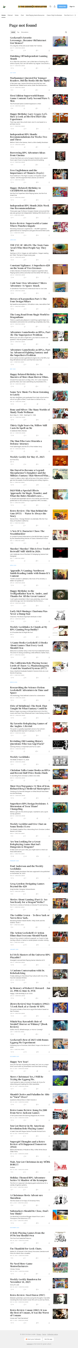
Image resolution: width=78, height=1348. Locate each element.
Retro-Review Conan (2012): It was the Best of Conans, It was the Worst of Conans (29, 1313)
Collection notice (52, 1334)
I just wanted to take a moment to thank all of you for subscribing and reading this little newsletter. (27, 1083)
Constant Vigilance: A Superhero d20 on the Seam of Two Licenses (30, 266)
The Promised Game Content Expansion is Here (25, 104)
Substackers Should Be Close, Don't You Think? (29, 1212)
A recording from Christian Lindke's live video (25, 776)
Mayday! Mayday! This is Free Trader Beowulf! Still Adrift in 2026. (30, 550)
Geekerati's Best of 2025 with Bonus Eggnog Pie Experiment (29, 1041)
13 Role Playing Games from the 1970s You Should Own (27, 1234)
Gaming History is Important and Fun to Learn (25, 747)
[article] (39, 44)
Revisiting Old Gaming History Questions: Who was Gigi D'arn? (27, 742)
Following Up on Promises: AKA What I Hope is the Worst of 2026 (29, 1046)
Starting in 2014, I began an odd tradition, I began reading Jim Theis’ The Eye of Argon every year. (29, 254)
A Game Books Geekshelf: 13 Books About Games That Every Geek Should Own (29, 645)
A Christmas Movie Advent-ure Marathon (26, 1196)
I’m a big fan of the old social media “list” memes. (26, 46)
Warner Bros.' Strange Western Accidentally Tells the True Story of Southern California (28, 520)
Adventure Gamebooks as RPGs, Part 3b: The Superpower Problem (30, 333)
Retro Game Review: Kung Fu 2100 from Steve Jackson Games (28, 1111)
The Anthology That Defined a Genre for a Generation (27, 695)
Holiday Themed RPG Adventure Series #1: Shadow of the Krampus (28, 1179)
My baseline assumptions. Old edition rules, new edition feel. (30, 304)
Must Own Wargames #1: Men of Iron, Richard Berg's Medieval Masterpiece (30, 787)
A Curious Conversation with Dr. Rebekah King (27, 971)
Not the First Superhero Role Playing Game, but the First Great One (28, 194)
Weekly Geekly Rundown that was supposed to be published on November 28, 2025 (30, 872)
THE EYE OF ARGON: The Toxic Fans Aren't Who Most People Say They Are (29, 248)
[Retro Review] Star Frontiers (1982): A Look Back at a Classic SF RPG (30, 1005)
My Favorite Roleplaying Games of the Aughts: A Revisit (28, 724)
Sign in (72, 6)
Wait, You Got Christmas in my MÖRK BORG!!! (30, 1163)
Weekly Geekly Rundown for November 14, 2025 (25, 1280)
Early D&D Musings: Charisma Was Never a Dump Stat (28, 612)
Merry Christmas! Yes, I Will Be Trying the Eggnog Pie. (26, 1078)
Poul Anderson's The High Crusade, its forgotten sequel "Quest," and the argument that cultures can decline (28, 177)
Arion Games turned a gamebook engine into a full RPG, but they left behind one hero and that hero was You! (29, 359)
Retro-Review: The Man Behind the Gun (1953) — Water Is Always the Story (29, 513)
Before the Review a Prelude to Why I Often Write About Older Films (28, 1150)
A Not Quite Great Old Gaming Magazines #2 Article (27, 1115)
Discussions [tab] (24, 32)
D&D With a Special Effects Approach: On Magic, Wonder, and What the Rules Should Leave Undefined (28, 493)
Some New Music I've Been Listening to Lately (29, 393)
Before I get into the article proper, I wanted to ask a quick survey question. (29, 813)
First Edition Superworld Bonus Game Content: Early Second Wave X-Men (30, 98)
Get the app (48, 1339)
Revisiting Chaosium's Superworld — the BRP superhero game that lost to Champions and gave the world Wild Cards (29, 229)
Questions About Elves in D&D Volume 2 (23, 1100)
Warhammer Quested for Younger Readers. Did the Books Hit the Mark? (30, 79)
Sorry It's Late (14, 1285)
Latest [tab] (13, 32)
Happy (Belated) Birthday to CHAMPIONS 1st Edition (25, 189)
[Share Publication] (55, 6)
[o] (60, 774)
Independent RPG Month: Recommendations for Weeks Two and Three (28, 137)
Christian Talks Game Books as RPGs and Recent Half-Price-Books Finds (30, 771)
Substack (29, 1344)
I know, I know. (15, 1269)
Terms (44, 1334)
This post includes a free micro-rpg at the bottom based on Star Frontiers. (29, 1010)
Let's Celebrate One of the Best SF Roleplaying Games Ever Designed (29, 555)
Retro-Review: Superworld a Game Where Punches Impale (29, 224)
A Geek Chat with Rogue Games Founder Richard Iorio (28, 1131)
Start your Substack (34, 1339)
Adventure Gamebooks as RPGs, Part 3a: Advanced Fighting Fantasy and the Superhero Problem (30, 352)
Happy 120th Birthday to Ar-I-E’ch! (21, 993)
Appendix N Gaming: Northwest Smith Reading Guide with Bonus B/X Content (30, 573)
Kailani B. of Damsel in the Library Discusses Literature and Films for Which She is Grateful (29, 1252)
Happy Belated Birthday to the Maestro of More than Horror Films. (29, 375)
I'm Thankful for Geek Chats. (26, 1248)
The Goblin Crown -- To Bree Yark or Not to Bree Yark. (30, 916)
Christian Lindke (20, 48)
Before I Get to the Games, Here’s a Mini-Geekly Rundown (29, 142)
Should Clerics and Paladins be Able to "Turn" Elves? (29, 1095)
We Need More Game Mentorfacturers (21, 1265)
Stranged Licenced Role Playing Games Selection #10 (27, 960)
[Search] (50, 6)
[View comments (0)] (25, 68)
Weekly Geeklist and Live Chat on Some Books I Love (28, 825)
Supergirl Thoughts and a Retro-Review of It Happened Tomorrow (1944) (28, 1144)
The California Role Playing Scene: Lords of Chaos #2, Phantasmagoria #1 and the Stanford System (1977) (29, 666)
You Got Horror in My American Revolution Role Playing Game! (27, 1127)
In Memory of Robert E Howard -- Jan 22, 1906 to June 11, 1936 (30, 989)
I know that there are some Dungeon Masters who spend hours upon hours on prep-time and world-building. (28, 159)
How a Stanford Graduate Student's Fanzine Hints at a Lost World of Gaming (29, 672)
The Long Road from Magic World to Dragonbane (29, 316)
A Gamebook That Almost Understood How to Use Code (28, 288)
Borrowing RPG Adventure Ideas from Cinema (27, 154)
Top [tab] (18, 32)
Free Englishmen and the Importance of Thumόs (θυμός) (27, 171)
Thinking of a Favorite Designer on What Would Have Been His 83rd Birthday (29, 792)
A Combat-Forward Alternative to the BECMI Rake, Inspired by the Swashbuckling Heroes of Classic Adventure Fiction (29, 537)
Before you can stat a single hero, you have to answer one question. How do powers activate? (29, 338)
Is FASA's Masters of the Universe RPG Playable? (30, 956)
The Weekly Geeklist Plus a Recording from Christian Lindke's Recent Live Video (30, 830)
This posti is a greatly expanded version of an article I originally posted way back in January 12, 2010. (27, 730)
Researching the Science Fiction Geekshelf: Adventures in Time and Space (29, 690)
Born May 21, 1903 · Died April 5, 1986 (23, 415)
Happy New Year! (19, 1061)
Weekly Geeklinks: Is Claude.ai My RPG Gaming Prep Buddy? (28, 628)
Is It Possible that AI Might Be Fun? (21, 632)
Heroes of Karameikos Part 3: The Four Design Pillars (28, 300)
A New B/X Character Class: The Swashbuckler (27, 532)
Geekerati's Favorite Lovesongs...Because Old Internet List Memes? (28, 40)
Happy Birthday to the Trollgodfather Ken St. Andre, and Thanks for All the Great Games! (28, 594)
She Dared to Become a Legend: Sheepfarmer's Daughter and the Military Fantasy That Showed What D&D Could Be (29, 473)
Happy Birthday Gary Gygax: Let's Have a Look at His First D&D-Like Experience (28, 117)
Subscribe (62, 6)
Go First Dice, (14, 459)
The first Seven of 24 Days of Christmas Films (25, 1201)
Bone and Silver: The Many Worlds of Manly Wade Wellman (30, 411)
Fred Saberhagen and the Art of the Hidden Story (26, 446)
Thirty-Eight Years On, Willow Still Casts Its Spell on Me (28, 426)
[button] (3, 15)
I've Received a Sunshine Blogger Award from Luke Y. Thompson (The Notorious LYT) (27, 1217)
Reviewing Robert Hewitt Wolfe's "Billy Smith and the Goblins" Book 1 (27, 921)
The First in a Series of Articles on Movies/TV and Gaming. (29, 905)
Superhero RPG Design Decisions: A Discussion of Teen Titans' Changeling (29, 806)
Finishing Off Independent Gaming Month (28, 57)
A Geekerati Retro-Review (18, 431)
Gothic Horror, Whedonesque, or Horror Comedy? (26, 1029)
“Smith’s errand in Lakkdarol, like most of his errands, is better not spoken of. (28, 580)
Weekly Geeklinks (20, 757)
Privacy (39, 1334)
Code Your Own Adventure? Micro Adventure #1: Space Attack (28, 284)
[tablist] (19, 32)
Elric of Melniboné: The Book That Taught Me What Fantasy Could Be (28, 707)
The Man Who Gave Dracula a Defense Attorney (26, 442)
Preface (12, 1167)
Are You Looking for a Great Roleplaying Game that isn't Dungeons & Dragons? (25, 844)
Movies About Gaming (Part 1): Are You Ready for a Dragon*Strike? (28, 901)
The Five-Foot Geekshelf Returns (20, 1238)
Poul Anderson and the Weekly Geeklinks (26, 867)
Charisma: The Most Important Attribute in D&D (25, 617)
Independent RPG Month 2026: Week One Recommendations (29, 207)
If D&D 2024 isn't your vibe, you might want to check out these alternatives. (28, 850)
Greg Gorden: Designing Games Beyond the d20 (27, 885)
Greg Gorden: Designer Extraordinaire (22, 889)
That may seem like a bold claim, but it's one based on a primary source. (28, 123)
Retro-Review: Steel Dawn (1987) (27, 1295)
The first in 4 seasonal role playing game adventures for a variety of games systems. (29, 1184)
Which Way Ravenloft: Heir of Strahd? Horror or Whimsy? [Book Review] (28, 1024)
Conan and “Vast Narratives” (19, 1318)
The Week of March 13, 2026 (19, 760)
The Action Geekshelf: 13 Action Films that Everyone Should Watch (28, 934)
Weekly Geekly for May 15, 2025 (27, 457)
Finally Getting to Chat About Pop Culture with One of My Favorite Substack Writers (29, 977)
